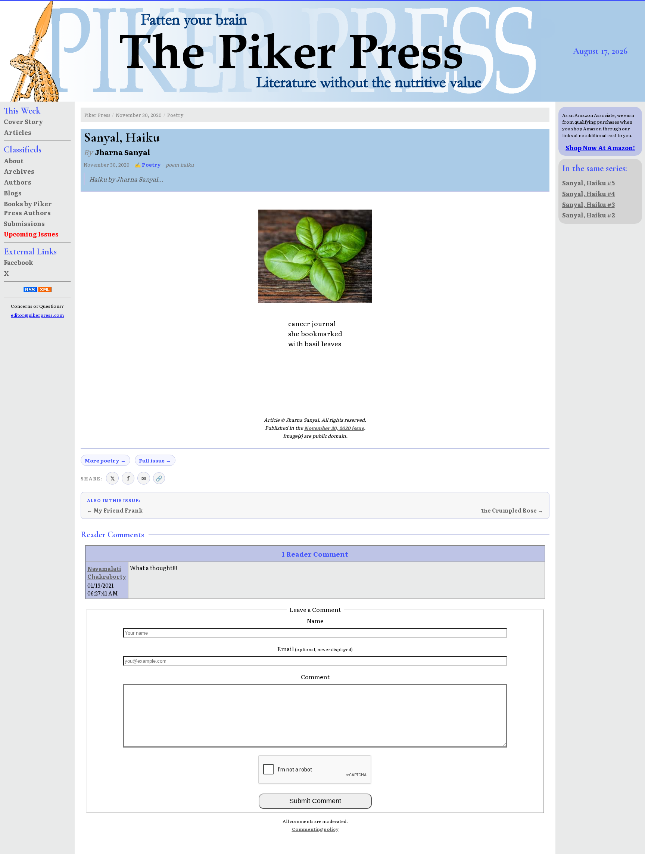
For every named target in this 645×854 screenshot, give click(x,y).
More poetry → (105, 460)
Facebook (18, 262)
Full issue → (155, 460)
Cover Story (23, 121)
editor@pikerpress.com (37, 315)
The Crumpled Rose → (512, 510)
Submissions (24, 223)
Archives (19, 171)
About (14, 160)
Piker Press (97, 114)
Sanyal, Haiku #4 (588, 193)
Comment (315, 676)
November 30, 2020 (139, 114)
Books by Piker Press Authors (28, 208)
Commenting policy (315, 829)
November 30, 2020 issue (334, 427)
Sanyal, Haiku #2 (588, 214)
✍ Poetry (148, 164)
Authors (17, 181)
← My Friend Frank (115, 510)
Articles (17, 132)
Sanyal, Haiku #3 (588, 204)
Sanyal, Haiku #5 (588, 182)
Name (315, 620)
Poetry (175, 114)
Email (315, 648)
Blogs (13, 192)
